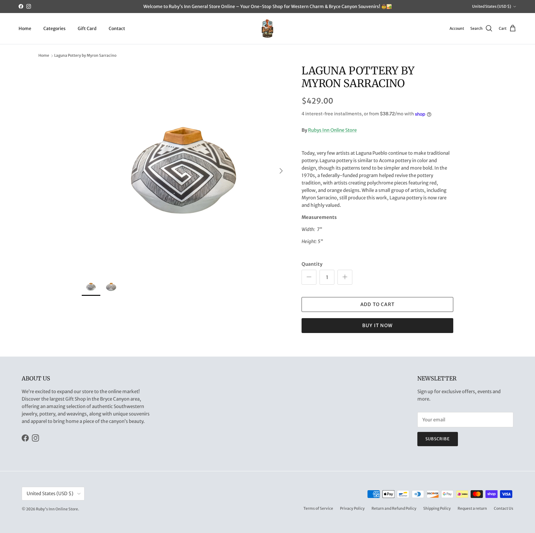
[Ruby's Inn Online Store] (267, 28)
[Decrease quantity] (309, 277)
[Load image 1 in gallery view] (185, 167)
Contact (117, 28)
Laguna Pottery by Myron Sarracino (85, 55)
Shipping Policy (437, 508)
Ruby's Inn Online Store (57, 509)
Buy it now (377, 325)
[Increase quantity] (344, 277)
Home (25, 28)
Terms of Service (318, 508)
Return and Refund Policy (394, 508)
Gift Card (87, 28)
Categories (54, 28)
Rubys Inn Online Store (332, 130)
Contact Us (503, 508)
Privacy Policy (352, 508)
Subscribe (437, 439)
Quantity (312, 264)
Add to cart (377, 304)
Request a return (472, 508)
